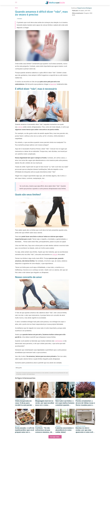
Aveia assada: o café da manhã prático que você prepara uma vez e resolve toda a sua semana (24, 430)
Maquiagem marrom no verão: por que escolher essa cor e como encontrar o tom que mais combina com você (44, 403)
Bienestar (58, 399)
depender (53, 84)
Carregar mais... (55, 437)
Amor (16, 7)
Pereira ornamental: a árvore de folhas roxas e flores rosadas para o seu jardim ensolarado (85, 403)
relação (55, 254)
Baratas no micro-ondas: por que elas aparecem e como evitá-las (85, 430)
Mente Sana (38, 426)
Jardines (78, 399)
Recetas (17, 426)
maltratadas (58, 341)
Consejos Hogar (20, 399)
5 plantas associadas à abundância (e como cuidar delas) (64, 430)
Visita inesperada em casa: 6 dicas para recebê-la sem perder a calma (24, 403)
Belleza (37, 399)
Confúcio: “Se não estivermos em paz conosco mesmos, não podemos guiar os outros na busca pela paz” (44, 430)
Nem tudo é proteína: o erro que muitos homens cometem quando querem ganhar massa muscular (64, 403)
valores (20, 127)
